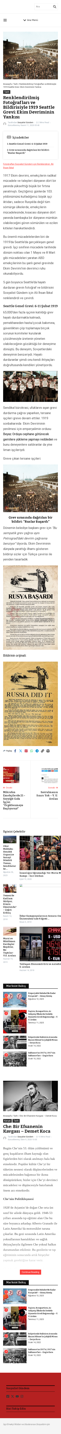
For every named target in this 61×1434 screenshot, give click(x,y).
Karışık (7, 1120)
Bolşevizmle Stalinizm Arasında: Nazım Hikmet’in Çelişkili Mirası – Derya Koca (43, 1040)
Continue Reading (30, 1272)
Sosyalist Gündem (25, 122)
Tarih (15, 84)
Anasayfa (7, 84)
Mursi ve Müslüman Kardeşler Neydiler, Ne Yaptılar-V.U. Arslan (9, 947)
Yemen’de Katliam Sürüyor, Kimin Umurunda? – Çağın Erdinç (9, 904)
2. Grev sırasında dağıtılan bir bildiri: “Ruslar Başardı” (28, 151)
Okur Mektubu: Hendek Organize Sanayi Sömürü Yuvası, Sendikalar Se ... (9, 857)
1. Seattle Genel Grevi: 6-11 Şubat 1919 (27, 144)
